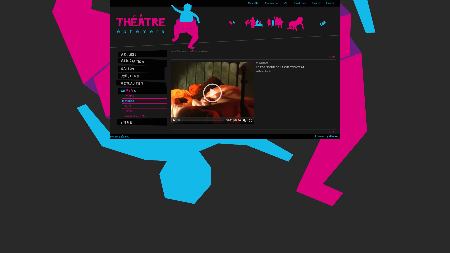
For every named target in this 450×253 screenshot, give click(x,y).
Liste (332, 57)
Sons (128, 106)
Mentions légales (119, 136)
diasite (333, 136)
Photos (129, 96)
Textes (129, 110)
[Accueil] (141, 53)
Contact (330, 3)
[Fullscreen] (250, 120)
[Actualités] (141, 82)
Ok (286, 3)
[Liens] (141, 122)
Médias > (195, 51)
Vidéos (129, 101)
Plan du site (299, 3)
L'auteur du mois (135, 115)
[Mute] (244, 120)
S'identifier (254, 3)
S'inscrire (316, 3)
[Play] (174, 120)
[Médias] (141, 90)
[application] (212, 93)
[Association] (141, 61)
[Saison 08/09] (141, 68)
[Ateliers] (141, 75)
